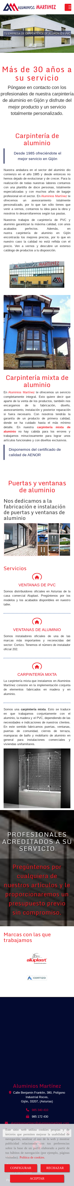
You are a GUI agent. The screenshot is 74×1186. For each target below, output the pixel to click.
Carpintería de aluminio (37, 139)
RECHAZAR (55, 1168)
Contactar (37, 45)
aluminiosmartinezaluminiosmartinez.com (40, 1123)
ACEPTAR (37, 1178)
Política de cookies (32, 1157)
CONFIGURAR (20, 1168)
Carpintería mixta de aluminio (37, 381)
